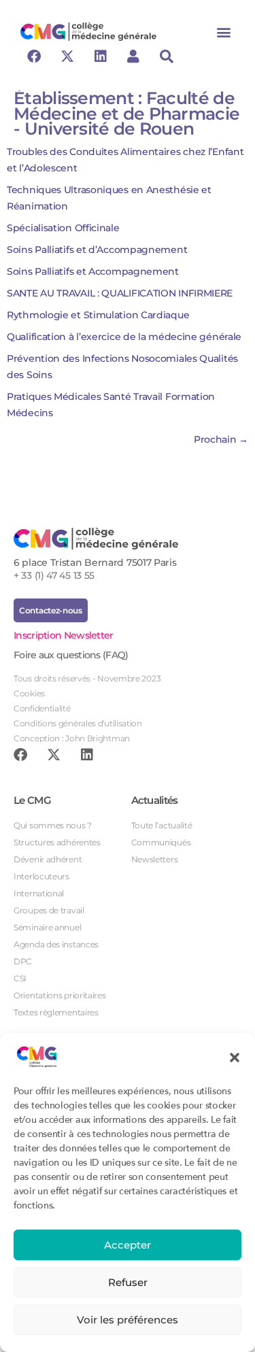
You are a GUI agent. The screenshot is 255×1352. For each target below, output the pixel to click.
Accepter (127, 1244)
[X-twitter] (67, 56)
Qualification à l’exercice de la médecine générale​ (124, 337)
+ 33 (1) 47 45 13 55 (54, 575)
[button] (234, 1057)
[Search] (166, 56)
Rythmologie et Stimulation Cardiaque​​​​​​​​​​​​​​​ (98, 315)
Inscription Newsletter (64, 635)
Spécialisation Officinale (63, 228)
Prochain (221, 439)
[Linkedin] (100, 56)
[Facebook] (34, 56)
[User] (133, 56)
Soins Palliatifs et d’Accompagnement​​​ (97, 249)
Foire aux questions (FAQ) (71, 655)
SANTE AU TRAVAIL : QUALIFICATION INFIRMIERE (120, 293)
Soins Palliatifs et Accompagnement (93, 271)
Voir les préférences (127, 1319)
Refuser (128, 1282)
